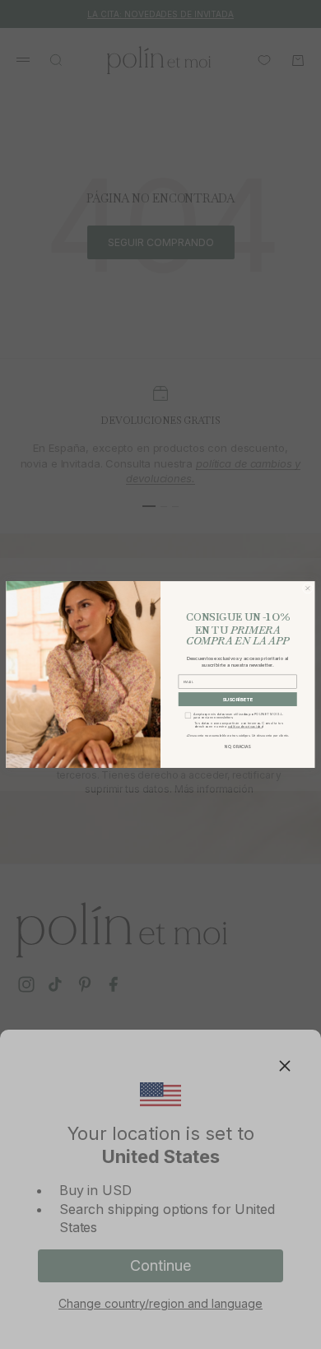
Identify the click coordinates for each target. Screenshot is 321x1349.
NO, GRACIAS (237, 746)
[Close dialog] (307, 588)
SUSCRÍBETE (238, 699)
